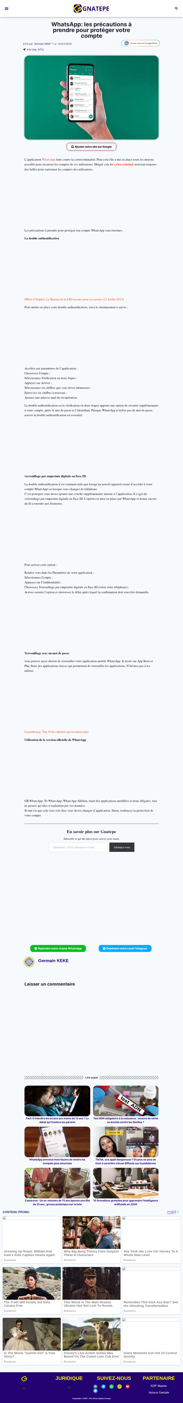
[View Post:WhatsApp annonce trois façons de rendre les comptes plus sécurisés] (57, 1142)
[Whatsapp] (111, 1386)
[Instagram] (119, 1386)
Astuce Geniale (159, 1392)
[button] (6, 8)
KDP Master (159, 1386)
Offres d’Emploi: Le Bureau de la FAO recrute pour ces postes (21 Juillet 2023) (74, 299)
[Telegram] (95, 1391)
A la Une (31, 49)
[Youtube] (127, 1386)
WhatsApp (48, 159)
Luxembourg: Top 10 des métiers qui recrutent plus (56, 732)
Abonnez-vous (122, 847)
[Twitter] (103, 1386)
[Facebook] (95, 1386)
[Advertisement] (91, 200)
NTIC (41, 49)
